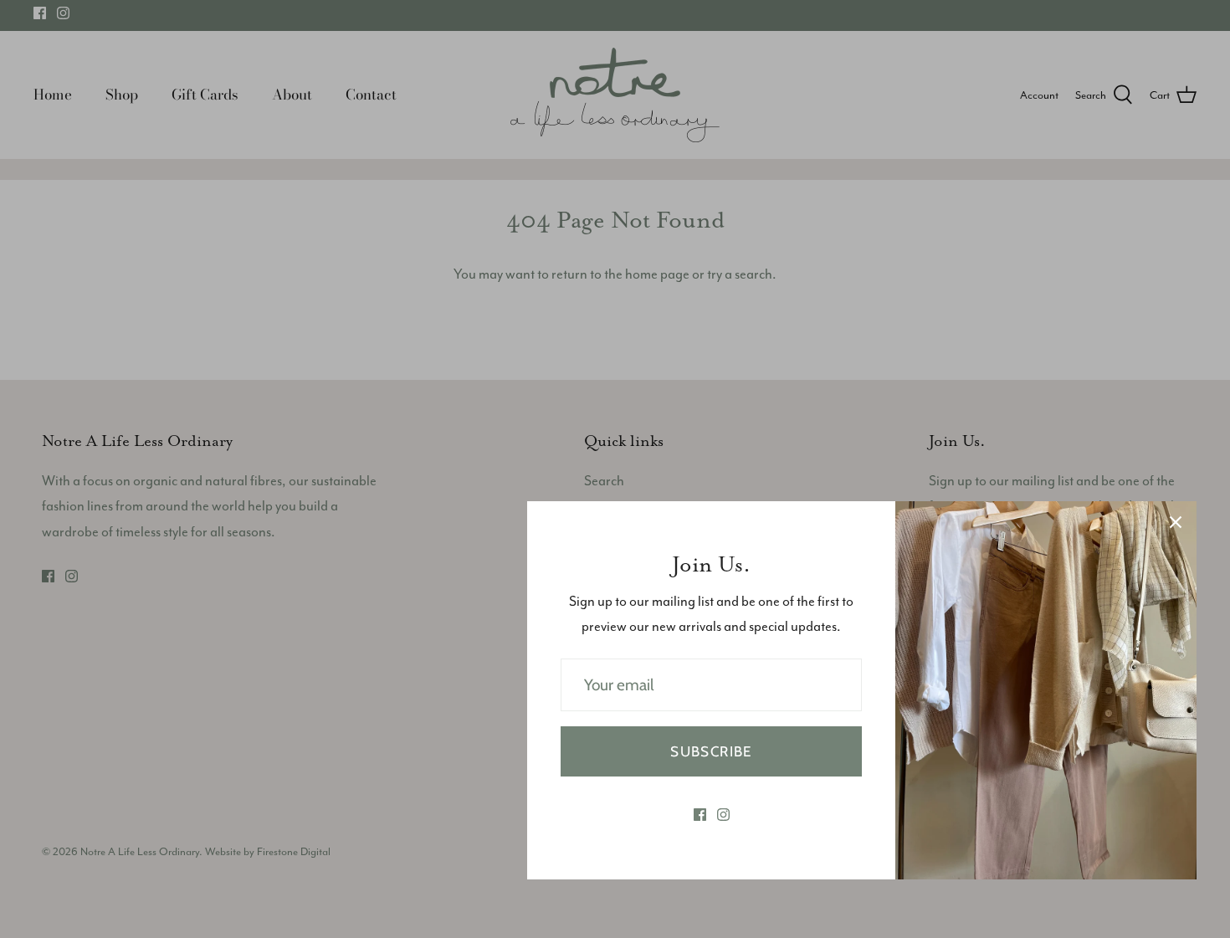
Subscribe (710, 751)
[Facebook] (700, 814)
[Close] (1175, 522)
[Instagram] (723, 814)
